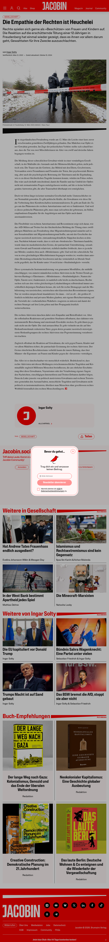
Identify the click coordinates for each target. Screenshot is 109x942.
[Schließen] (73, 451)
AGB (59, 489)
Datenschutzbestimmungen (52, 491)
